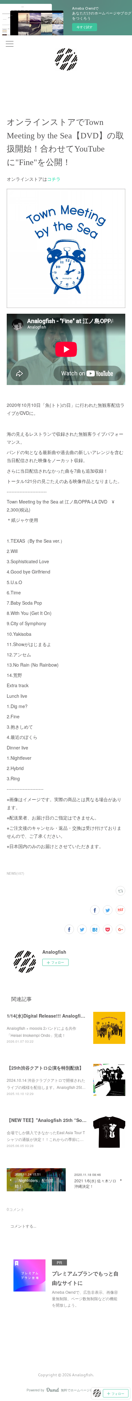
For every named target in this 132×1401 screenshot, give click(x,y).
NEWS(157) (15, 873)
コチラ (54, 179)
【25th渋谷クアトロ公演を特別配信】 (45, 1067)
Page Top (66, 1349)
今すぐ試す (85, 27)
